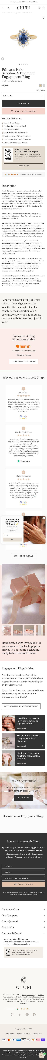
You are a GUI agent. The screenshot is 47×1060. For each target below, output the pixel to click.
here (26, 286)
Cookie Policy (37, 1033)
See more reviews (23, 556)
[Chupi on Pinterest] (27, 1014)
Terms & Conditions (23, 1033)
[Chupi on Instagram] (12, 1014)
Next (12, 539)
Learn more (23, 165)
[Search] (7, 7)
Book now (24, 798)
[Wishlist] (39, 7)
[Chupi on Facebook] (34, 1014)
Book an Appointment (25, 111)
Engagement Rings (9, 13)
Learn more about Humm (24, 361)
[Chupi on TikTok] (19, 1014)
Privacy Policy (9, 1033)
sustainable (36, 999)
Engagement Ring (28, 995)
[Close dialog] (43, 518)
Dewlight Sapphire (32, 283)
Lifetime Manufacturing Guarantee (17, 136)
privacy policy (33, 894)
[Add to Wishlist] (44, 18)
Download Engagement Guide (21, 706)
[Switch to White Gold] (44, 85)
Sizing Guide (40, 90)
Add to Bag (23, 103)
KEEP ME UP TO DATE (23, 884)
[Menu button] (3, 7)
